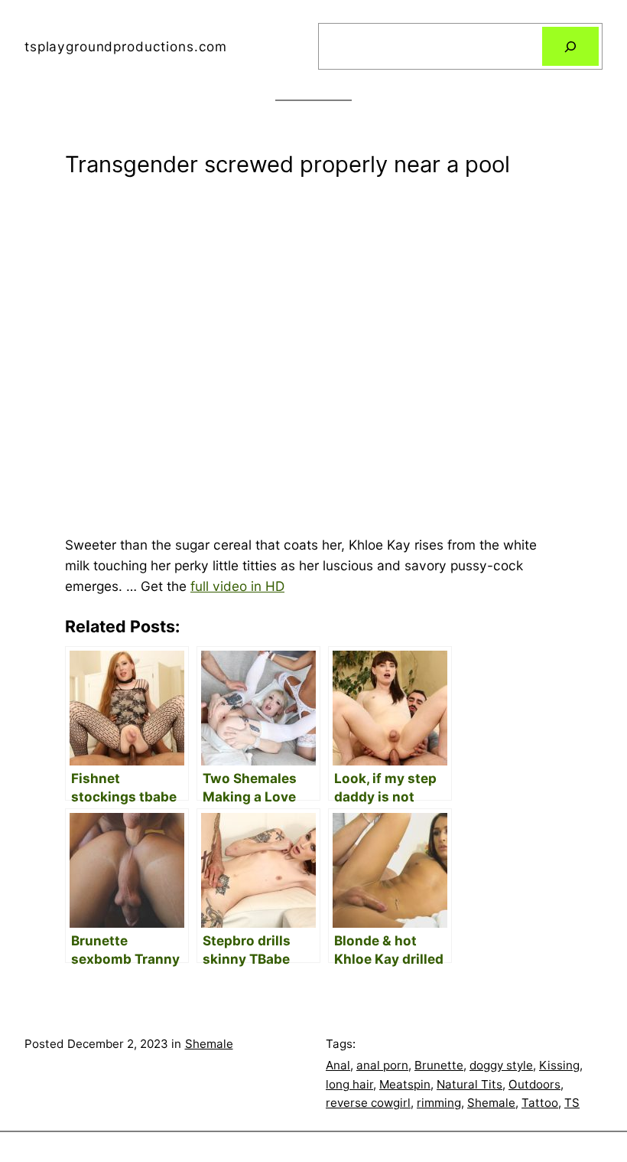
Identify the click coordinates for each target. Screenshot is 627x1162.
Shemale (209, 1043)
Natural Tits (469, 1084)
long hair (349, 1084)
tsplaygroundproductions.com (125, 46)
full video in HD (237, 586)
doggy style (501, 1065)
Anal (338, 1065)
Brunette (438, 1065)
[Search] (570, 46)
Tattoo (539, 1102)
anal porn (382, 1065)
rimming (439, 1102)
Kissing (559, 1065)
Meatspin (404, 1084)
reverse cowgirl (368, 1102)
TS (572, 1102)
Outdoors (534, 1084)
